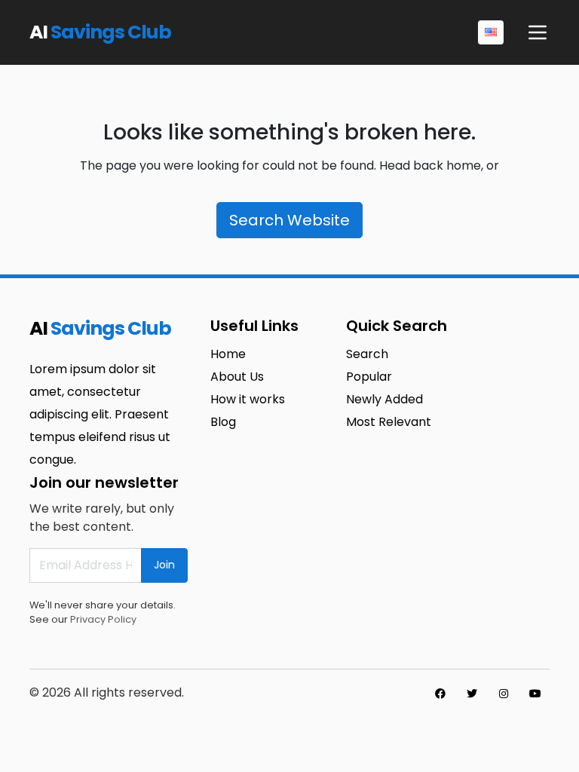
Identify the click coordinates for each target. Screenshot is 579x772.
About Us (237, 376)
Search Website (289, 220)
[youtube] (535, 694)
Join (164, 564)
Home (228, 354)
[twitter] (472, 694)
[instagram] (504, 694)
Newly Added (384, 399)
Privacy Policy (103, 619)
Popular (369, 376)
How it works (247, 399)
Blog (223, 421)
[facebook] (440, 694)
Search (367, 354)
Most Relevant (388, 421)
